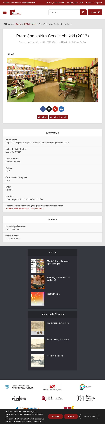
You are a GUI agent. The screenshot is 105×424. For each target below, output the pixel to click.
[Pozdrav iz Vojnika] (37, 360)
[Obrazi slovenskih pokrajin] (85, 398)
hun (81, 2)
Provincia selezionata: (19, 2)
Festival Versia (53, 294)
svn (67, 2)
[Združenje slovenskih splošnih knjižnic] (52, 398)
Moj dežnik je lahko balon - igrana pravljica (58, 262)
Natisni (43, 117)
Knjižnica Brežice (79, 42)
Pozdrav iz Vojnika (55, 356)
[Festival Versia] (37, 299)
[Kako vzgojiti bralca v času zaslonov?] (37, 282)
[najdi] (83, 12)
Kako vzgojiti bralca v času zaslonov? (58, 278)
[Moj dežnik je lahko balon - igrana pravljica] (37, 266)
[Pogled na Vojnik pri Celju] (37, 344)
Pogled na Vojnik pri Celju (58, 339)
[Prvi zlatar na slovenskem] (37, 328)
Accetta (55, 416)
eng (72, 2)
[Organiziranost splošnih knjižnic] (52, 387)
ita (77, 2)
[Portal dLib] (19, 398)
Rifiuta (71, 416)
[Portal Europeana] (85, 387)
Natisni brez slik (59, 117)
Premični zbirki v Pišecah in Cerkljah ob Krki (24, 208)
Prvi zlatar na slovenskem (58, 323)
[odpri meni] (4, 12)
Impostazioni (89, 416)
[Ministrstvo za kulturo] (19, 387)
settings (37, 421)
